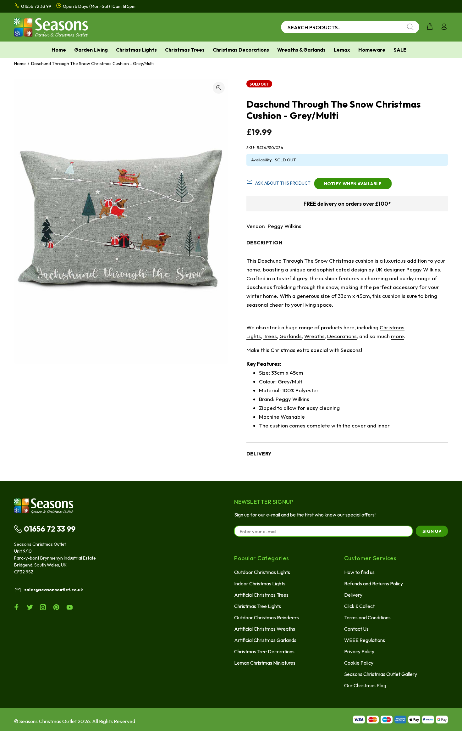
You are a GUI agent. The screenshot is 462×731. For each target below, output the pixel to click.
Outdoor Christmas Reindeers (266, 617)
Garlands (290, 336)
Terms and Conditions (367, 617)
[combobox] (350, 27)
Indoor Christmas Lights (259, 583)
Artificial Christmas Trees (261, 595)
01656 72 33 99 (49, 528)
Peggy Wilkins (284, 226)
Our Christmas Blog (365, 685)
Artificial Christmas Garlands (265, 640)
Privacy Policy (359, 651)
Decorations (342, 336)
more (397, 336)
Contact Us (356, 629)
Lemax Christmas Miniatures (264, 663)
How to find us (359, 572)
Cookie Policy (358, 663)
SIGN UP (431, 531)
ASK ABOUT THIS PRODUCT (283, 183)
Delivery (353, 595)
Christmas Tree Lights (257, 606)
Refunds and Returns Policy (373, 583)
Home (20, 63)
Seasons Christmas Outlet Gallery (380, 674)
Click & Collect (359, 606)
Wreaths (314, 336)
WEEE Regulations (364, 640)
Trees (270, 336)
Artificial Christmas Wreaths (264, 629)
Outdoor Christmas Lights (262, 572)
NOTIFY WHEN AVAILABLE (353, 184)
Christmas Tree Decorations (264, 651)
